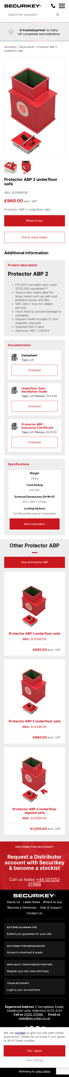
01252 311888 (34, 1014)
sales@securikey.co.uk (34, 1018)
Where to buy (34, 220)
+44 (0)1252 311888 (44, 881)
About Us (13, 902)
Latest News (31, 902)
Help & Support (51, 907)
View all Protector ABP (34, 562)
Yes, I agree (34, 1050)
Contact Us (34, 913)
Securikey (22, 6)
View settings (35, 1060)
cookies (20, 1033)
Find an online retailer (35, 237)
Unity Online (43, 1071)
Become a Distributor (22, 907)
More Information (34, 524)
